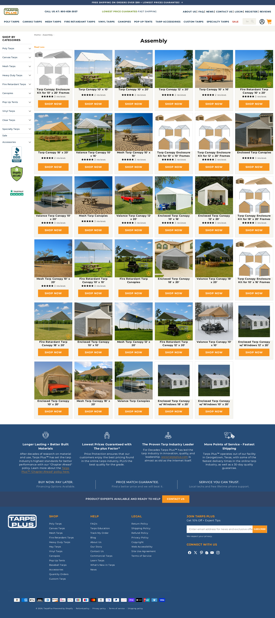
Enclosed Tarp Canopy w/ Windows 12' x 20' (254, 343)
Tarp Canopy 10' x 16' (214, 89)
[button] (11, 21)
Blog (93, 537)
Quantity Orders (59, 574)
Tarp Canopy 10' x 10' (93, 89)
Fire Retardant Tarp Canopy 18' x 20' (53, 343)
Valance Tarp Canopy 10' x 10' (214, 343)
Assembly (48, 35)
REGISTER (251, 12)
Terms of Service (141, 555)
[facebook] (190, 553)
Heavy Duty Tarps (59, 542)
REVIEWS (265, 12)
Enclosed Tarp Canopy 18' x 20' (174, 280)
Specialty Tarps (218, 21)
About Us (96, 542)
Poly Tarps (11, 21)
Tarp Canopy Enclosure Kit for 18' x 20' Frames (254, 217)
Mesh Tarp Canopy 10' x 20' (53, 280)
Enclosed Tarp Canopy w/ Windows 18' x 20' (174, 402)
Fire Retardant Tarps (79, 21)
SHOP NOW (53, 103)
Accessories (56, 569)
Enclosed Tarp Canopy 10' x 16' (174, 217)
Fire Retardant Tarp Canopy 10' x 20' (254, 91)
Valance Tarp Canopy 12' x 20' (133, 217)
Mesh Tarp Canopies (93, 215)
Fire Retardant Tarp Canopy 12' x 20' (174, 343)
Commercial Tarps (101, 555)
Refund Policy (139, 533)
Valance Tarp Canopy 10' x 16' (93, 154)
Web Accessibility (141, 546)
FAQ (201, 12)
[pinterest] (201, 553)
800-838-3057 (69, 11)
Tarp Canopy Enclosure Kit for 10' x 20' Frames (53, 91)
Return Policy (139, 523)
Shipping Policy (140, 528)
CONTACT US (224, 12)
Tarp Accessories (168, 21)
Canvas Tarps (32, 21)
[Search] (252, 21)
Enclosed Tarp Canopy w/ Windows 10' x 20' (214, 402)
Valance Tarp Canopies (133, 400)
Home (37, 35)
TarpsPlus (48, 608)
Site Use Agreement (143, 551)
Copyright (137, 542)
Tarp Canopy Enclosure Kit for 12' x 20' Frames (214, 154)
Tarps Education (100, 528)
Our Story (96, 546)
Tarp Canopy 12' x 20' (174, 89)
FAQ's (93, 523)
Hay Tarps (55, 546)
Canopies (124, 21)
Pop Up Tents (143, 21)
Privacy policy (99, 608)
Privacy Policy (139, 537)
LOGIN (239, 12)
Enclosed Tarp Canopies (254, 152)
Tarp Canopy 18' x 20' (53, 152)
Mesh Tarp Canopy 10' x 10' (133, 154)
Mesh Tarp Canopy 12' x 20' (133, 343)
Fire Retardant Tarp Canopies (134, 280)
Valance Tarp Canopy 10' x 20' (53, 217)
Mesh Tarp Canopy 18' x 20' (93, 402)
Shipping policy (135, 608)
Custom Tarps (57, 578)
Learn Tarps (97, 560)
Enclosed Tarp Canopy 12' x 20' (214, 217)
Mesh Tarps (53, 21)
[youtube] (212, 553)
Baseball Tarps (58, 565)
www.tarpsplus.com (174, 456)
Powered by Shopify (63, 608)
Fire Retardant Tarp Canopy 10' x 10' (93, 280)
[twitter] (195, 553)
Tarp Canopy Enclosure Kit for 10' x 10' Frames (173, 154)
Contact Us (97, 551)
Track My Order (99, 533)
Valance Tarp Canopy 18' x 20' (214, 280)
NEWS (210, 12)
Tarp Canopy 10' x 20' (134, 89)
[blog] (206, 554)
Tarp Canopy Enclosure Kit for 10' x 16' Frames (254, 280)
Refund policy (82, 608)
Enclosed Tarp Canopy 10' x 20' (53, 402)
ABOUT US (189, 12)
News (93, 569)
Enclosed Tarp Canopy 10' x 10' (93, 343)
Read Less (39, 47)
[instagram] (218, 553)
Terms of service (117, 608)
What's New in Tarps (102, 565)
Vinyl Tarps (106, 21)
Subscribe (260, 529)
